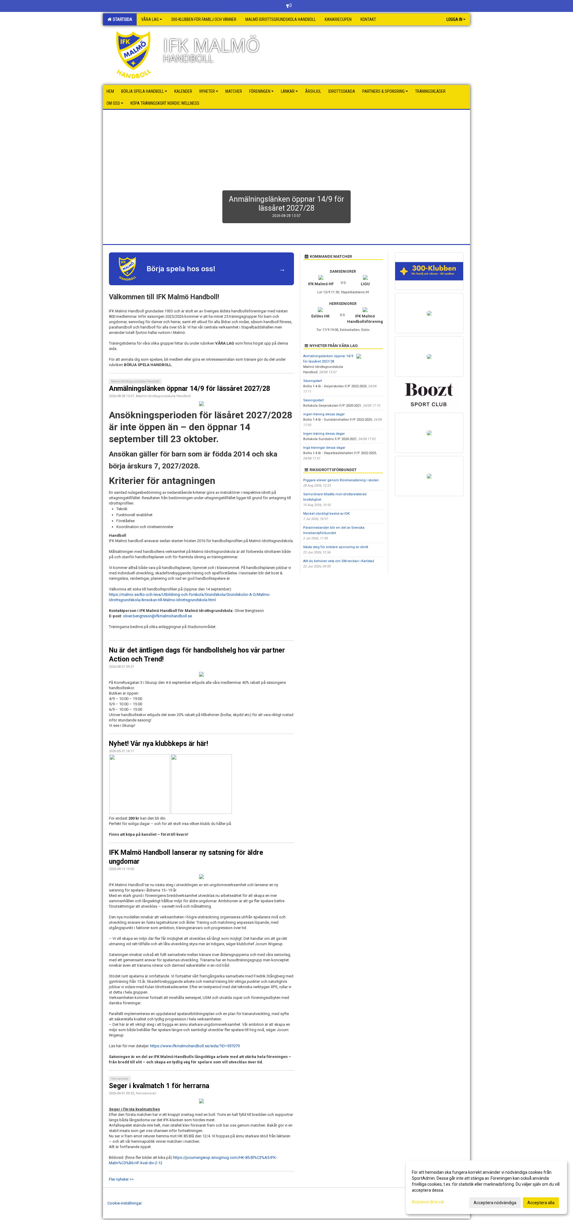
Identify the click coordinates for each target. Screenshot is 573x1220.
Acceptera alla (540, 1202)
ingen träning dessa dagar (324, 414)
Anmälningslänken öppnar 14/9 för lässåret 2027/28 (189, 389)
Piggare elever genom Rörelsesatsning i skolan (341, 480)
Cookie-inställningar (124, 1203)
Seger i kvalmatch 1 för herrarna (159, 1086)
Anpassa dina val (428, 1201)
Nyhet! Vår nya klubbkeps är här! (158, 744)
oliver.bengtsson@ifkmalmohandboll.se (157, 616)
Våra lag (150, 19)
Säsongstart (312, 381)
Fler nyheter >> (121, 1179)
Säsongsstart (313, 400)
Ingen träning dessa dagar (324, 434)
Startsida (121, 19)
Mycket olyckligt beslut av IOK (326, 514)
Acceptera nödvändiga (495, 1202)
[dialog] (486, 1187)
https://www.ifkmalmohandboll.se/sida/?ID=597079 (195, 1046)
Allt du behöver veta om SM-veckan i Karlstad (338, 561)
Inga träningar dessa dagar (324, 448)
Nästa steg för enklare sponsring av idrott (335, 547)
